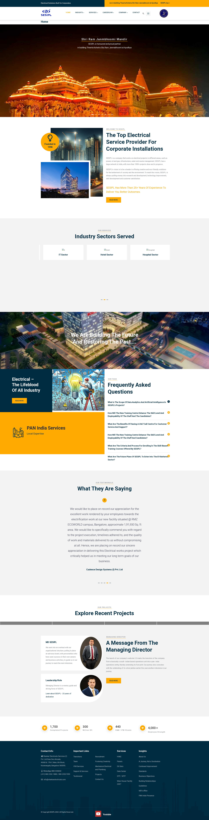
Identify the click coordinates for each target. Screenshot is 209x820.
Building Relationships (147, 781)
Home (68, 12)
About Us (142, 757)
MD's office (143, 791)
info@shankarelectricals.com (54, 779)
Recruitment (99, 757)
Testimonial (77, 776)
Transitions (77, 757)
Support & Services (80, 771)
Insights (79, 12)
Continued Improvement (148, 766)
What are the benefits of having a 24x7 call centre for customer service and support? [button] (137, 425)
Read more (113, 200)
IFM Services (78, 766)
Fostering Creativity (102, 761)
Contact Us (99, 779)
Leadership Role (54, 680)
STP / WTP (121, 776)
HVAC (119, 757)
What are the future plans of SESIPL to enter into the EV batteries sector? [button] (138, 458)
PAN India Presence (146, 796)
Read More (19, 401)
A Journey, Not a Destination (149, 761)
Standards (143, 771)
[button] (102, 299)
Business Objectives (147, 776)
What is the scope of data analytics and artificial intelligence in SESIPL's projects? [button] (137, 403)
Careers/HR (108, 12)
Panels (119, 761)
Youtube (107, 814)
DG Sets (120, 766)
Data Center (121, 771)
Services (93, 12)
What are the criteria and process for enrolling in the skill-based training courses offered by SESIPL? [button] (138, 447)
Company (122, 12)
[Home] (46, 12)
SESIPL (52, 812)
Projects (98, 774)
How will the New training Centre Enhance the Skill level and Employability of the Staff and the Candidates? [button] (136, 414)
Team (75, 761)
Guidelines (143, 786)
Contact (136, 12)
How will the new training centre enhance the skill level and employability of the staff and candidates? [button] (136, 436)
